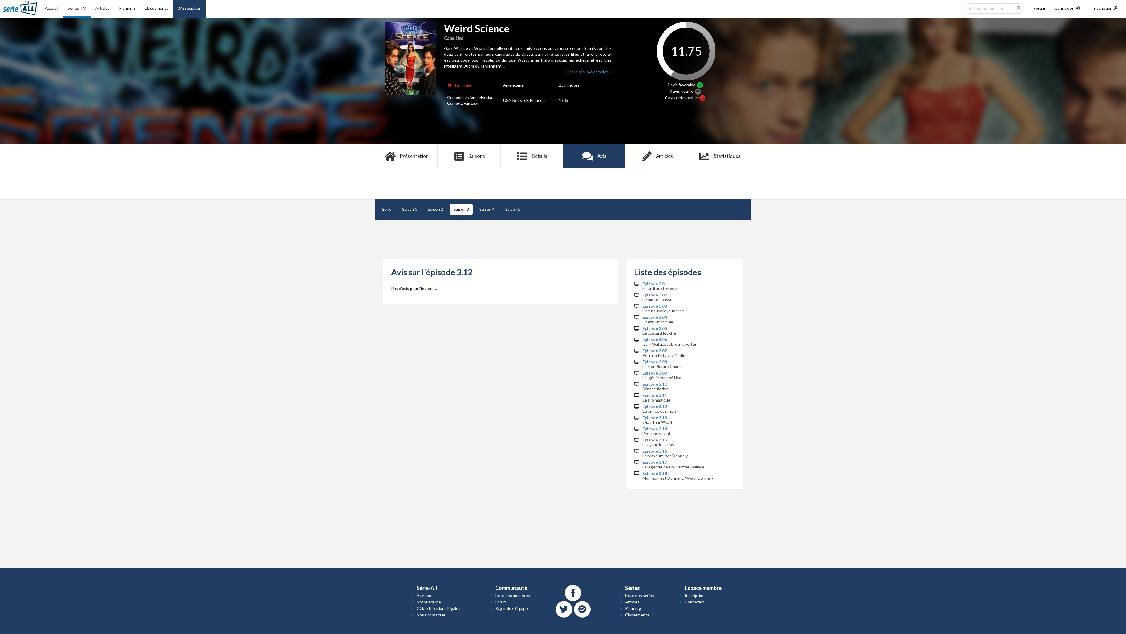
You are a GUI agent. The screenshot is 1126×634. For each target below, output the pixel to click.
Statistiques (727, 156)
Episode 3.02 (654, 295)
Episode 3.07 (654, 350)
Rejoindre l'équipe (511, 608)
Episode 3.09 (654, 373)
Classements (156, 8)
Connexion (695, 601)
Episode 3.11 (654, 395)
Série (386, 209)
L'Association (189, 8)
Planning (127, 8)
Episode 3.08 (654, 362)
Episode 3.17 (654, 462)
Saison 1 (409, 209)
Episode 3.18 (654, 473)
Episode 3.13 (654, 417)
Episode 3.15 (654, 440)
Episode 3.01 (654, 283)
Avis (601, 156)
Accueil (51, 8)
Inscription (695, 595)
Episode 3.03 (654, 306)
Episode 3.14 (654, 428)
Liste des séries (639, 595)
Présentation (414, 156)
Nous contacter (431, 614)
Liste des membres (512, 595)
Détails (539, 156)
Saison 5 (512, 209)
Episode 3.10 (654, 384)
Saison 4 (487, 209)
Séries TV (77, 8)
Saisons (476, 156)
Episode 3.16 (654, 451)
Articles (102, 8)
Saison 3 (461, 209)
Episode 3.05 (654, 328)
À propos (425, 595)
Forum (1039, 8)
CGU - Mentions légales (438, 608)
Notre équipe (429, 601)
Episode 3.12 (654, 406)
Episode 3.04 (654, 317)
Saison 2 (435, 209)
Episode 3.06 (654, 339)
